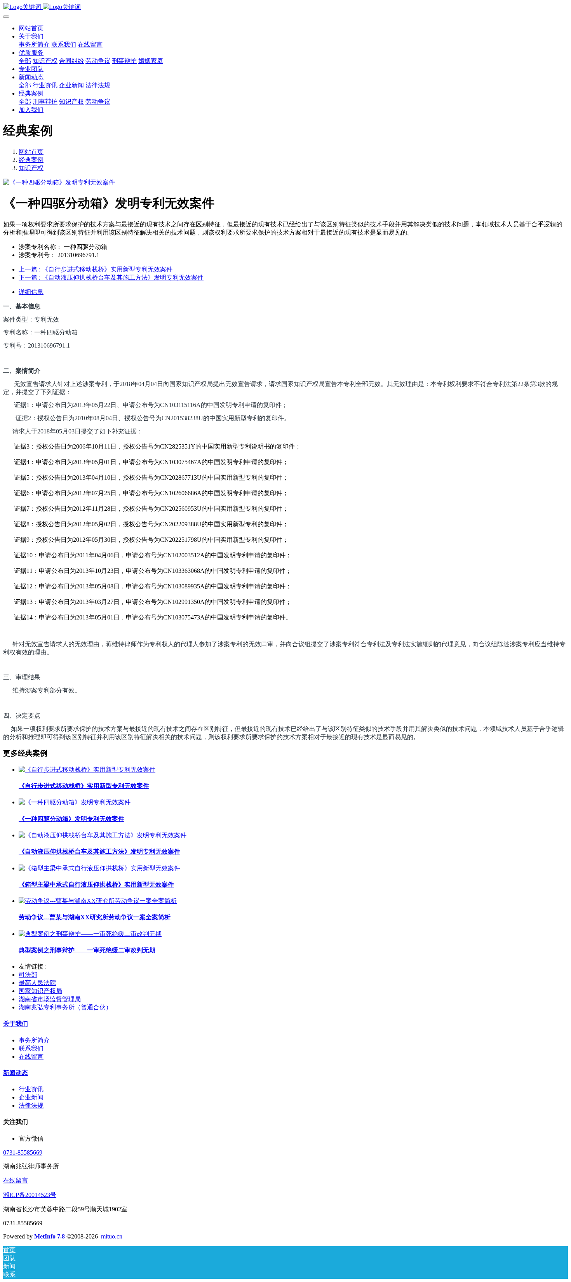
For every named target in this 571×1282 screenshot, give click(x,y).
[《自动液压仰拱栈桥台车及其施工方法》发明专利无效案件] (102, 835)
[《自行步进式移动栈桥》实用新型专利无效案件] (87, 769)
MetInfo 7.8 (49, 1236)
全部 (25, 60)
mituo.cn (111, 1236)
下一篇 (111, 277)
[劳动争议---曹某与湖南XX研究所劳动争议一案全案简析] (98, 901)
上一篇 (95, 269)
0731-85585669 (22, 1152)
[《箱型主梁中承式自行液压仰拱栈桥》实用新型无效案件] (99, 868)
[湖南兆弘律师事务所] (285, 7)
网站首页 (31, 28)
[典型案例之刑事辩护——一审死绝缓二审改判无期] (90, 934)
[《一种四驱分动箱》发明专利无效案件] (75, 802)
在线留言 (15, 1180)
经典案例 (31, 160)
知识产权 (31, 168)
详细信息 (31, 292)
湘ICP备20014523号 (29, 1195)
